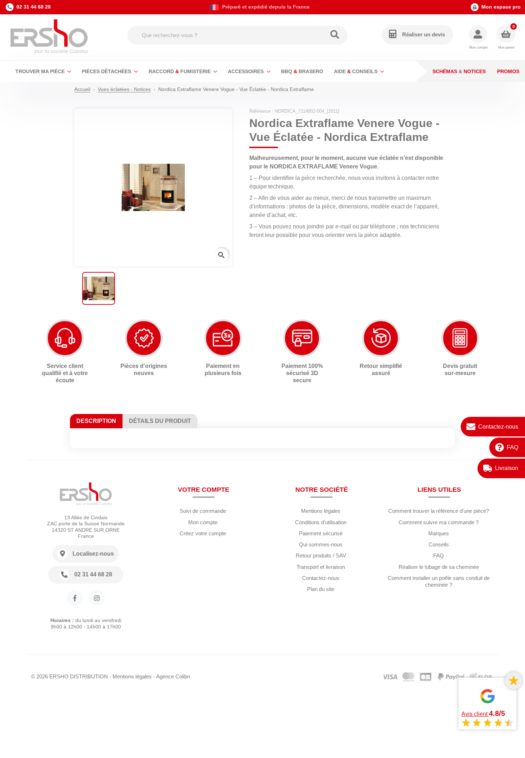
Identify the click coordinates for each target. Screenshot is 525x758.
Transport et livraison (320, 567)
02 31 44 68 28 (33, 7)
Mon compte (203, 522)
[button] (478, 37)
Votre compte (203, 489)
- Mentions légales (130, 676)
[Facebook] (75, 598)
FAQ (512, 447)
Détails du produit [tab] (160, 421)
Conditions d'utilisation (320, 522)
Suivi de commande (203, 511)
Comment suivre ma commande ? (439, 522)
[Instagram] (97, 598)
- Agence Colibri (171, 676)
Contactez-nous (498, 427)
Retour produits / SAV (321, 555)
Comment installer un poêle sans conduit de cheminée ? (439, 581)
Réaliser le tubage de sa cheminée (439, 567)
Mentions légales (320, 511)
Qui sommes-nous (320, 544)
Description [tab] (96, 421)
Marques (438, 533)
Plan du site (320, 589)
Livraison (506, 468)
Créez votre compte (203, 533)
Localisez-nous (93, 554)
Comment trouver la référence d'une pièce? (438, 511)
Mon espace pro (501, 7)
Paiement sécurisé (320, 533)
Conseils (439, 544)
